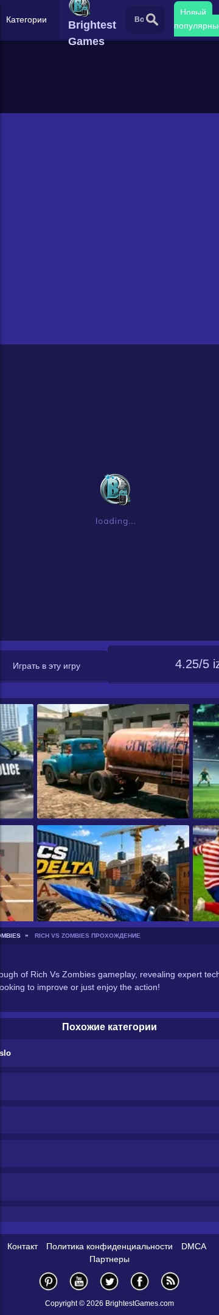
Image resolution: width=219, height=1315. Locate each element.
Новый (193, 12)
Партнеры (109, 1259)
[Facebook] (140, 1281)
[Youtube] (79, 1281)
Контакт (22, 1246)
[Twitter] (109, 1281)
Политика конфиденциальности (109, 1246)
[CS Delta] (113, 883)
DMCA (193, 1246)
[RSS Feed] (170, 1281)
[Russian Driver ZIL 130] (113, 762)
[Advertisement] (109, 228)
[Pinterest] (49, 1281)
